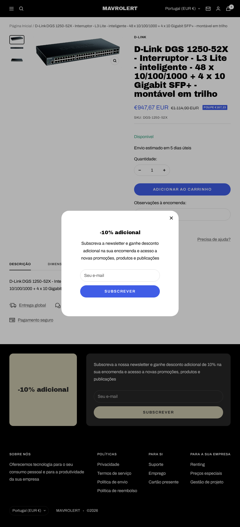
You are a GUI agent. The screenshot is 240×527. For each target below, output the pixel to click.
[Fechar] (171, 218)
